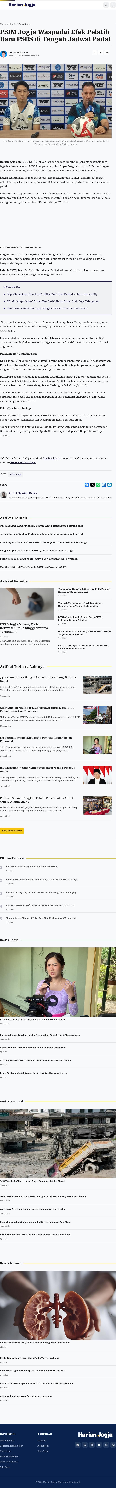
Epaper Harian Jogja (23, 462)
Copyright (5, 1451)
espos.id (41, 1440)
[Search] (106, 5)
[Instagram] (92, 1445)
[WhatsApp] (113, 1445)
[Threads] (106, 1445)
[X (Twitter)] (85, 1445)
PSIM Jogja (15, 474)
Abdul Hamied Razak (23, 493)
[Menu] (3, 5)
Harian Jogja (51, 458)
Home (3, 24)
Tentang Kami (7, 1440)
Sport (12, 24)
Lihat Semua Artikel (12, 830)
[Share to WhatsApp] (98, 485)
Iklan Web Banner (9, 1462)
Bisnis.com (43, 1446)
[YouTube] (99, 1445)
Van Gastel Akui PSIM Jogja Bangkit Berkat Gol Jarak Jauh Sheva (48, 308)
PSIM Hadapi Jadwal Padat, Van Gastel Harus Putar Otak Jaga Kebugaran (53, 301)
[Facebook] (78, 1445)
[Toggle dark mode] (113, 5)
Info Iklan (5, 1467)
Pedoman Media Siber (11, 1446)
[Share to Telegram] (109, 485)
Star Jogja (43, 1451)
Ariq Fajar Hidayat (18, 52)
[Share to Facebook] (87, 485)
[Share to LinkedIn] (104, 485)
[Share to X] (92, 485)
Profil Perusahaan (9, 1456)
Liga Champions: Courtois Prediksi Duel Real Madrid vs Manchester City (52, 294)
